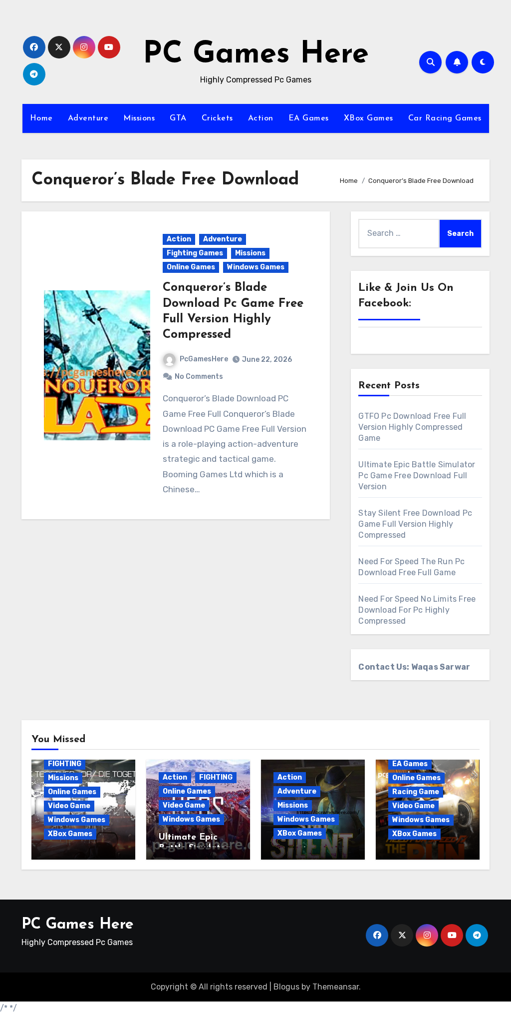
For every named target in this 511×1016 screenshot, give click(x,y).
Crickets (217, 118)
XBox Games (368, 118)
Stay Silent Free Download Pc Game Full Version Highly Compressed (415, 524)
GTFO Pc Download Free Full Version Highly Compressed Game (412, 427)
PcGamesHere (204, 359)
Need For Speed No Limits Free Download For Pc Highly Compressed (417, 610)
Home (41, 118)
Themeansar (335, 987)
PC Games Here (256, 55)
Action (260, 118)
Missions (139, 118)
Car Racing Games (445, 118)
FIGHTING (64, 764)
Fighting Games (195, 253)
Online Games (191, 267)
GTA (178, 118)
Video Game (69, 806)
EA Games (308, 118)
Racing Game (415, 792)
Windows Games (255, 267)
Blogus (286, 987)
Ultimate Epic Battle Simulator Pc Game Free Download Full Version (416, 475)
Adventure (88, 118)
